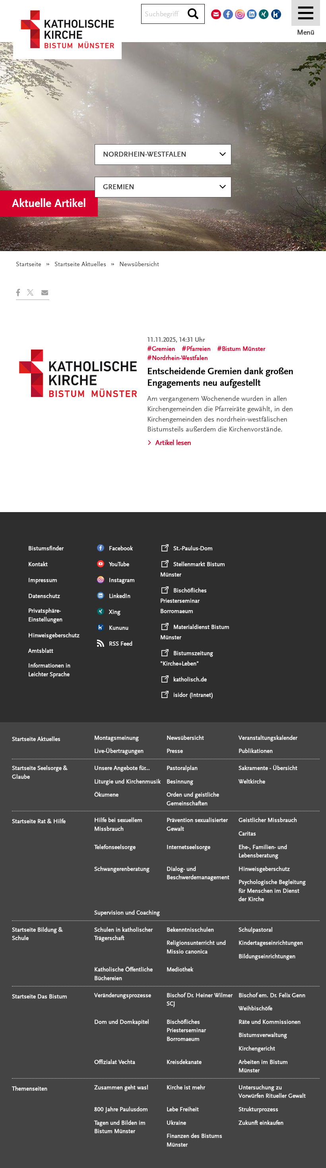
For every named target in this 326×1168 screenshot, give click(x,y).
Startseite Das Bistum (39, 996)
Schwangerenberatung (121, 869)
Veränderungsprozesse (122, 995)
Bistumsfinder (46, 548)
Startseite (28, 264)
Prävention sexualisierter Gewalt (197, 824)
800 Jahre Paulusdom (121, 1109)
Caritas (247, 833)
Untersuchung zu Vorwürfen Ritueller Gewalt (272, 1092)
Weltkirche (252, 781)
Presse (175, 751)
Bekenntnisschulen (190, 929)
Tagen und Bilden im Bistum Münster (120, 1127)
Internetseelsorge (188, 847)
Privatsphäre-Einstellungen (45, 615)
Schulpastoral (256, 929)
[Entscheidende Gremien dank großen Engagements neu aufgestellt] (78, 373)
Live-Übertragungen (119, 751)
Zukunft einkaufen (261, 1123)
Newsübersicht (185, 738)
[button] (21, 293)
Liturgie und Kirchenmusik (127, 781)
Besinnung (180, 781)
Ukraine (176, 1123)
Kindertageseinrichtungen (271, 943)
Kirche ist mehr (186, 1087)
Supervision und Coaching (127, 912)
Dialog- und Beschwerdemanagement (198, 873)
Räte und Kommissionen (270, 1022)
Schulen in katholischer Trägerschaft (123, 934)
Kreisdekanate (184, 1062)
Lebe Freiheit (183, 1109)
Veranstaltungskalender (268, 738)
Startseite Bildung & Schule (37, 934)
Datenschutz (44, 596)
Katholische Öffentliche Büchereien (123, 974)
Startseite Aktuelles (80, 264)
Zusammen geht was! (121, 1087)
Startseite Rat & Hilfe (39, 821)
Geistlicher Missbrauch (268, 820)
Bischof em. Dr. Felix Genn (272, 995)
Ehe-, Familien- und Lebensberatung (263, 851)
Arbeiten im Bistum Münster (263, 1066)
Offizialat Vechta (114, 1062)
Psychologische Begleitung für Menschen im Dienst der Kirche (272, 891)
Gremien (118, 187)
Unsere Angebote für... (122, 768)
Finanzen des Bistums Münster (194, 1140)
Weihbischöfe (255, 1008)
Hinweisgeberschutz (54, 635)
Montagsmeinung (116, 738)
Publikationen (256, 751)
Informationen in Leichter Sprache (49, 670)
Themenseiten (29, 1088)
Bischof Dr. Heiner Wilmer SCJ (200, 999)
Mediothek (180, 969)
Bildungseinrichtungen (267, 956)
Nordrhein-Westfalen (144, 154)
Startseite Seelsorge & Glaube (40, 772)
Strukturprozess (258, 1109)
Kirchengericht (257, 1048)
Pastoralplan (182, 768)
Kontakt (38, 564)
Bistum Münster (243, 348)
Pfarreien (198, 348)
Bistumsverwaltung (263, 1035)
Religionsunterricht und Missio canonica (196, 947)
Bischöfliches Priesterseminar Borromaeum (186, 1030)
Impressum (42, 580)
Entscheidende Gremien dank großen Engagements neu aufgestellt (220, 377)
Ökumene (106, 794)
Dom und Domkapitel (121, 1022)
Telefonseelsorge (115, 847)
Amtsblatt (40, 651)
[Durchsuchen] (193, 14)
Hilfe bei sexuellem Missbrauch (118, 824)
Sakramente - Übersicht (268, 768)
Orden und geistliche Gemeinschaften (193, 799)
